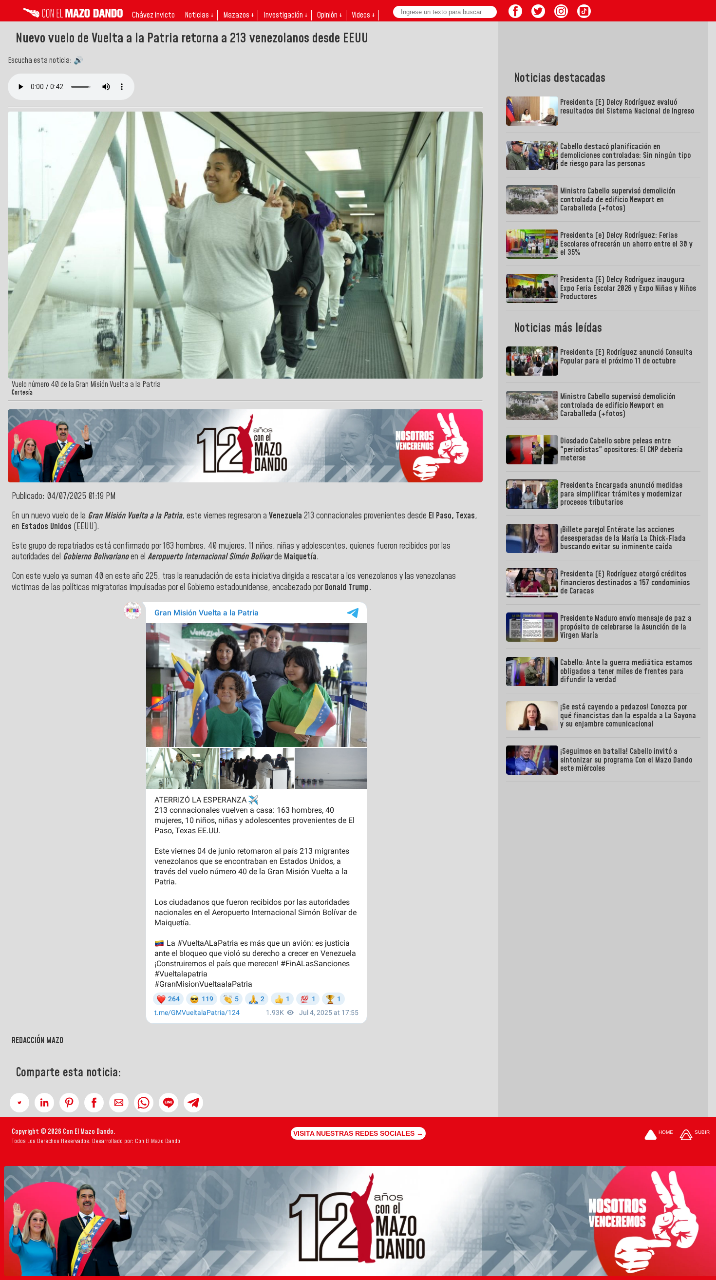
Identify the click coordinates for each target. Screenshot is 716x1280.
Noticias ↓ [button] (199, 15)
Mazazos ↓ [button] (238, 15)
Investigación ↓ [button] (285, 15)
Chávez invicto (153, 15)
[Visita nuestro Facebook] (515, 15)
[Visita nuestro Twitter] (538, 15)
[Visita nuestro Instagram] (561, 15)
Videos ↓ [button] (363, 15)
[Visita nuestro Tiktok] (584, 15)
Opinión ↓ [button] (329, 15)
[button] (19, 1102)
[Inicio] (73, 15)
